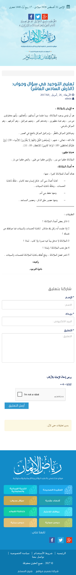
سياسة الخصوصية (20, 553)
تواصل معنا (38, 557)
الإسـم (69, 297)
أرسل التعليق (17, 405)
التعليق (69, 330)
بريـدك (69, 313)
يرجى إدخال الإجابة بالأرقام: (58, 377)
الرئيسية (61, 553)
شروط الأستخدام (43, 553)
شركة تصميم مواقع (46, 571)
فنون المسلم (25, 571)
